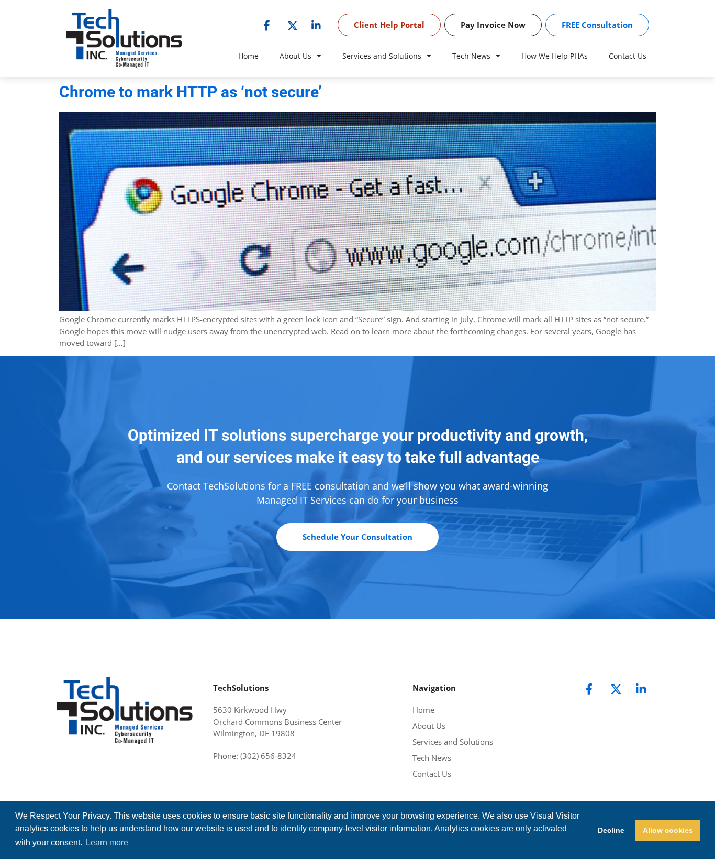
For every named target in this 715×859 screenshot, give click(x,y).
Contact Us (627, 56)
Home (248, 56)
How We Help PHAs (554, 56)
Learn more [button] (107, 842)
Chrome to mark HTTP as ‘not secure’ (190, 92)
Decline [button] (611, 830)
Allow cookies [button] (668, 830)
